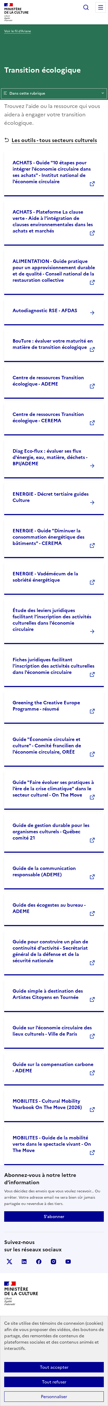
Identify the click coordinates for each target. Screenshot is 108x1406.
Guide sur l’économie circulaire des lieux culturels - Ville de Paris (52, 1030)
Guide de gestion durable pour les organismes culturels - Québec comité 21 (51, 831)
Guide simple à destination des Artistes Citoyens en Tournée (48, 994)
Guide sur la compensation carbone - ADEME (53, 1067)
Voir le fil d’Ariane (17, 31)
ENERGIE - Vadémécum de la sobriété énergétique (45, 576)
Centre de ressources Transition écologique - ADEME (48, 380)
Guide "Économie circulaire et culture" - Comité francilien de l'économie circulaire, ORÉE (47, 745)
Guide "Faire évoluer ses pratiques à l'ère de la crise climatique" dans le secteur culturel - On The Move (53, 788)
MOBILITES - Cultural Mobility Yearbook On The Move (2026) (47, 1104)
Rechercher (86, 7)
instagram (53, 1261)
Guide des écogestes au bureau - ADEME (49, 908)
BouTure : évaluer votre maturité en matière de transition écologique (53, 344)
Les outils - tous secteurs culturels (54, 140)
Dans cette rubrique (27, 93)
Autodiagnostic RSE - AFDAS (45, 310)
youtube (68, 1261)
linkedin (24, 1261)
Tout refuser (54, 1382)
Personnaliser (54, 1396)
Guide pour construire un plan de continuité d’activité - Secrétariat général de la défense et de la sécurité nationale (50, 951)
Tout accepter (54, 1367)
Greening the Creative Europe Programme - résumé (46, 705)
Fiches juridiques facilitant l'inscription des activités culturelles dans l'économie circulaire (53, 666)
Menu (100, 7)
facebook (39, 1261)
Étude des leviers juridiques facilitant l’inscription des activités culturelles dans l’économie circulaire (52, 620)
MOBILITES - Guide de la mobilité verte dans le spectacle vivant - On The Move (52, 1144)
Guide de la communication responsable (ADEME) (44, 871)
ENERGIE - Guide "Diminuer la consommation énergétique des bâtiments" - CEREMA (48, 537)
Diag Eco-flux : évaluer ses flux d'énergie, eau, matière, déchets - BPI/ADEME (50, 457)
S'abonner (54, 1216)
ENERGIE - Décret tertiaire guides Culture (51, 497)
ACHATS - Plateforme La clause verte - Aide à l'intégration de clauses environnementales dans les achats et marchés (53, 221)
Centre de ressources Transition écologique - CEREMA (48, 417)
